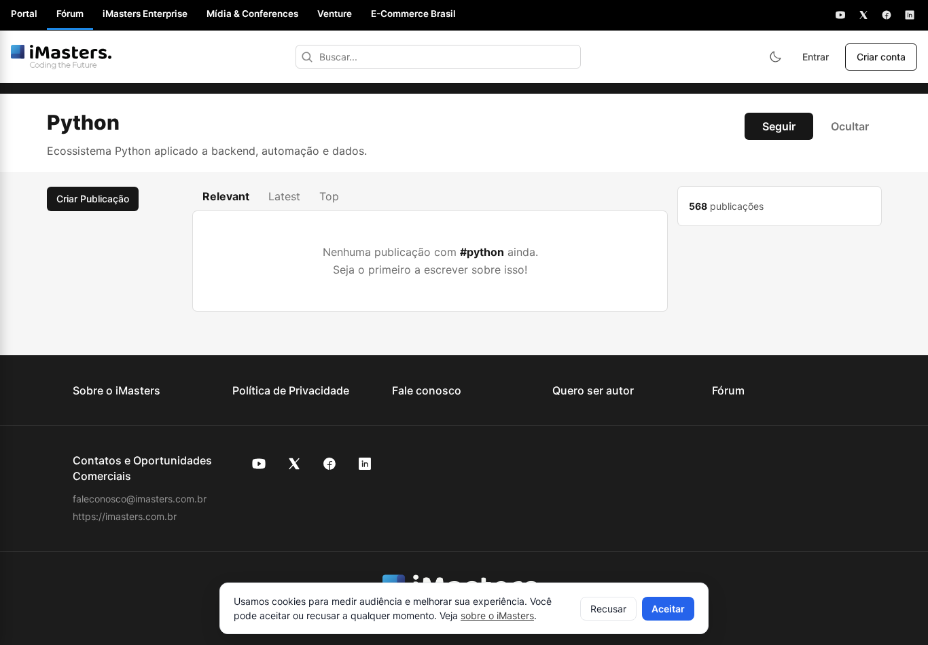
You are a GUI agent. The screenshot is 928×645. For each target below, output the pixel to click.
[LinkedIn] (909, 14)
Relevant (225, 196)
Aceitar (668, 608)
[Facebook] (886, 14)
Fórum (70, 13)
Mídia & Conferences (252, 13)
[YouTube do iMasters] (259, 464)
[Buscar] (307, 57)
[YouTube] (840, 14)
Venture (334, 13)
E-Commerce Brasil (413, 13)
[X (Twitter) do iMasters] (294, 464)
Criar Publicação (92, 198)
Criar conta (881, 56)
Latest (284, 196)
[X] (863, 14)
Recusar (608, 608)
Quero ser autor (593, 390)
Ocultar (850, 126)
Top (329, 196)
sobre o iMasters (497, 615)
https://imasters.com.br (125, 516)
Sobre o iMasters (116, 390)
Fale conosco (426, 390)
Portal (24, 13)
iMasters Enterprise (145, 13)
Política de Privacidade (290, 390)
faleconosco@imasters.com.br (140, 498)
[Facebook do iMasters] (329, 464)
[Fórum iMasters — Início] (61, 57)
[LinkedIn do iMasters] (365, 464)
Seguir (779, 126)
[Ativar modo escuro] (775, 57)
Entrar (815, 56)
